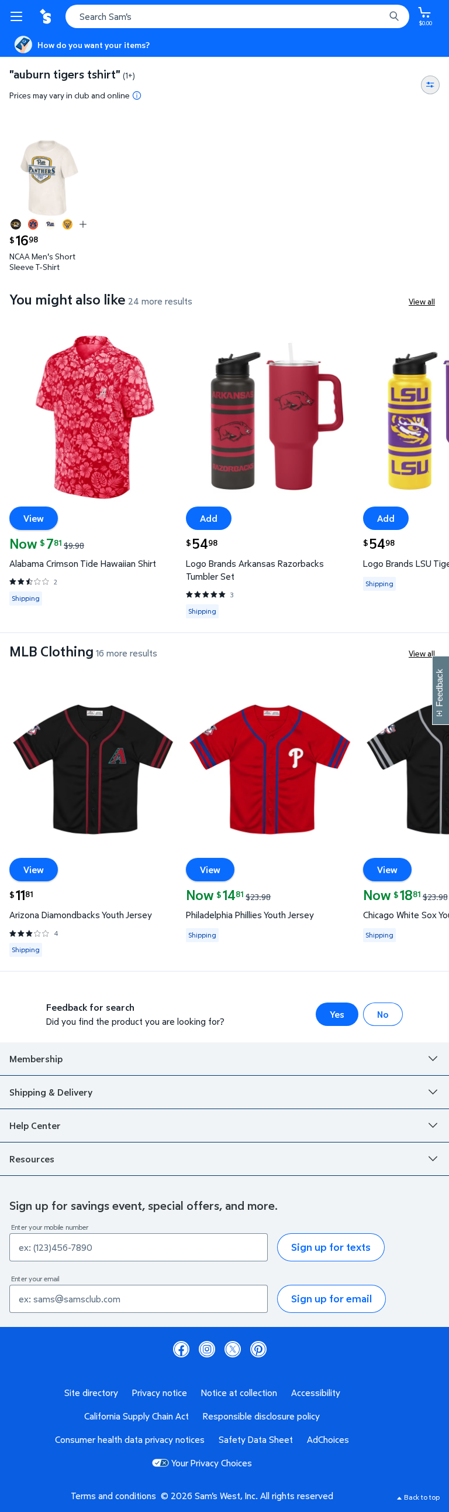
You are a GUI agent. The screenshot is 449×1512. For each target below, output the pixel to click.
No (383, 1014)
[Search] (394, 16)
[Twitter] (233, 1349)
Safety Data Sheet (256, 1439)
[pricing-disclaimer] (136, 95)
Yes (337, 1014)
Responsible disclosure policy (261, 1416)
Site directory (91, 1392)
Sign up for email (331, 1298)
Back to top (422, 1497)
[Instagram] (207, 1349)
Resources (31, 1158)
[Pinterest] (258, 1349)
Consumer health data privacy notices (130, 1439)
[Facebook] (181, 1349)
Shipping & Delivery (50, 1092)
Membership (36, 1058)
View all (422, 301)
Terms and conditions (113, 1495)
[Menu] (18, 16)
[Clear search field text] (379, 16)
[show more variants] (83, 224)
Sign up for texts (331, 1247)
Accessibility (315, 1392)
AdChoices (328, 1439)
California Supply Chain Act (136, 1416)
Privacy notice (159, 1392)
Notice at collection (239, 1392)
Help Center (35, 1125)
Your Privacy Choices (211, 1462)
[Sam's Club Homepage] (46, 16)
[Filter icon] (430, 85)
